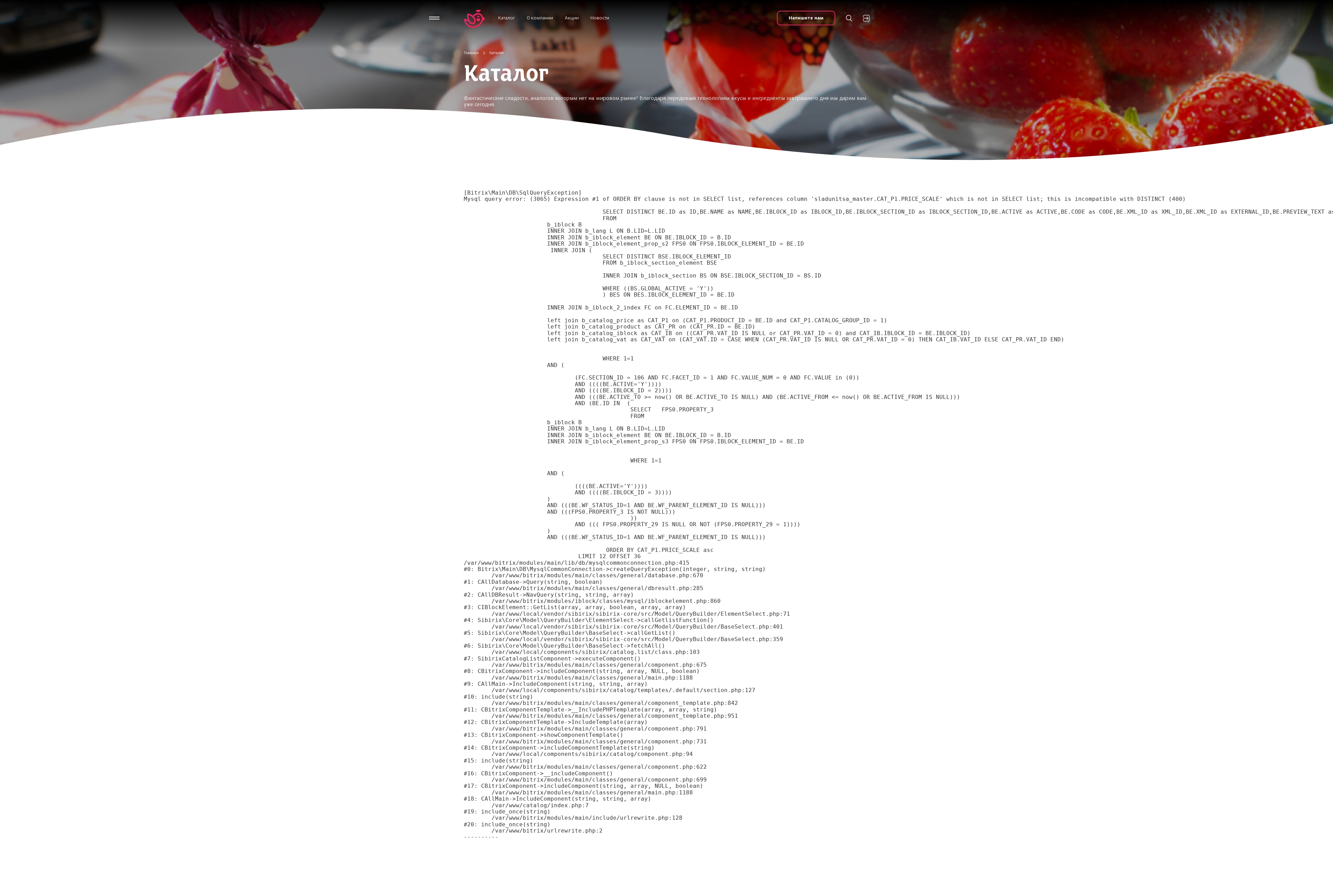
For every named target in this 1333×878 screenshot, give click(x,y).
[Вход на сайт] (866, 18)
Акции (572, 18)
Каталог (506, 18)
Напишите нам (806, 18)
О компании (540, 18)
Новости (599, 18)
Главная (471, 52)
